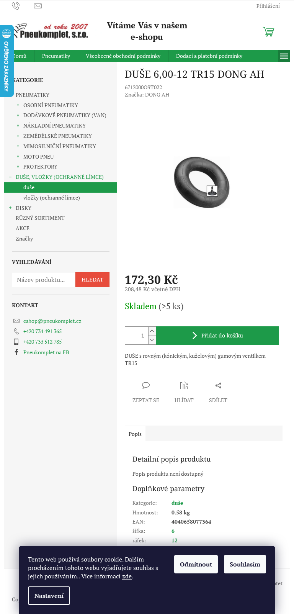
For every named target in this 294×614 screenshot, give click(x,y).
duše (28, 187)
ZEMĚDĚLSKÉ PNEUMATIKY (57, 135)
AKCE (22, 228)
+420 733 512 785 (42, 341)
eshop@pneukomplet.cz (52, 320)
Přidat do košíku (222, 335)
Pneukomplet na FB (46, 352)
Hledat (92, 279)
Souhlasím (245, 564)
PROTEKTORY (40, 166)
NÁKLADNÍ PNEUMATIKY (54, 125)
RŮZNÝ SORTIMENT (40, 217)
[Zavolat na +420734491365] (23, 5)
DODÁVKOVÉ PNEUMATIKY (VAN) (64, 115)
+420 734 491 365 (42, 331)
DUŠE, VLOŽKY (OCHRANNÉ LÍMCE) (60, 176)
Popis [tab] (135, 433)
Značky (24, 238)
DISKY (23, 207)
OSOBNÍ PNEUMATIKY (50, 105)
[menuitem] (19, 56)
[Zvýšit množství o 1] (152, 331)
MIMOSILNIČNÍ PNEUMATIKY (59, 146)
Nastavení (49, 595)
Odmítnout (196, 564)
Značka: (147, 94)
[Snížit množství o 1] (152, 340)
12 (175, 540)
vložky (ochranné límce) (51, 197)
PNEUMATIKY (32, 94)
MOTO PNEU (38, 156)
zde (127, 576)
